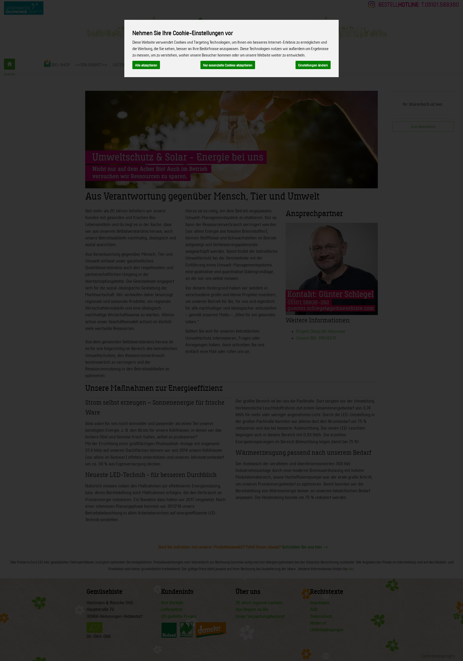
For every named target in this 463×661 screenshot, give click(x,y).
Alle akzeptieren (146, 65)
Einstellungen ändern (313, 65)
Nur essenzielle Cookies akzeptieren (227, 65)
